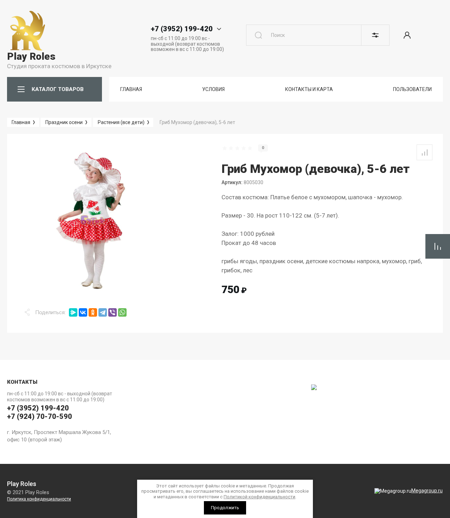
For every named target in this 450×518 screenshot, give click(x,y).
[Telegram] (102, 312)
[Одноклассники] (93, 312)
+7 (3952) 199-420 (182, 29)
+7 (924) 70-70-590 (39, 416)
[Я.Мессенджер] (73, 312)
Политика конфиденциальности (39, 499)
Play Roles (31, 56)
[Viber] (112, 312)
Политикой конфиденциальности (259, 496)
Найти (258, 35)
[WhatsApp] (122, 312)
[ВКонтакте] (83, 312)
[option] (93, 220)
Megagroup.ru (427, 490)
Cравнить (424, 152)
